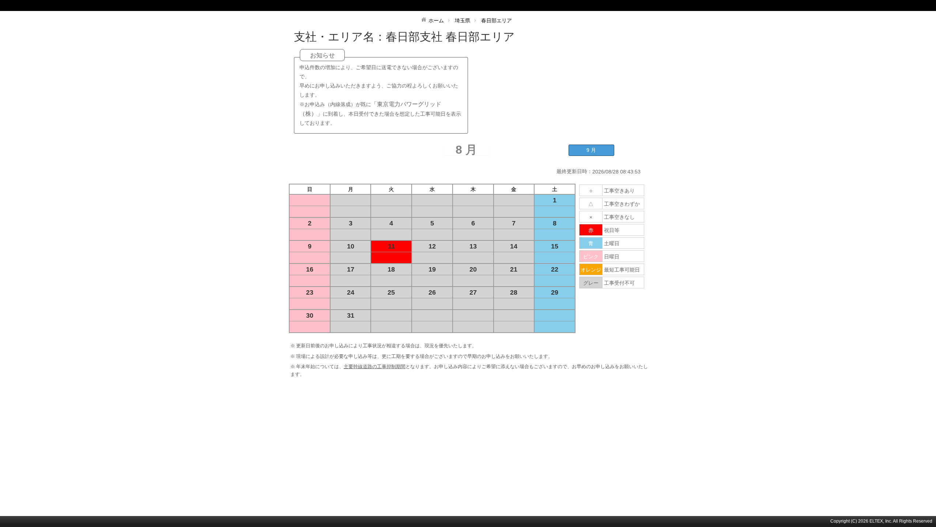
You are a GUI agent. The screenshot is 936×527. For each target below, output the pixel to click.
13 (473, 246)
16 (309, 269)
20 (473, 269)
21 (513, 269)
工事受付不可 (619, 283)
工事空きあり (619, 191)
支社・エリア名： (340, 36)
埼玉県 (462, 20)
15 (554, 246)
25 (391, 292)
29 (554, 292)
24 (350, 292)
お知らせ (322, 55)
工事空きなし (619, 217)
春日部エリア (496, 20)
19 (432, 269)
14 (513, 246)
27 (473, 292)
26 (432, 292)
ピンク (591, 256)
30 (309, 315)
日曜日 (611, 256)
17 (350, 269)
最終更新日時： (574, 171)
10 (350, 246)
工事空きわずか (622, 204)
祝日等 (611, 230)
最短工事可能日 (622, 270)
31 (350, 315)
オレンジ (591, 270)
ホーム (436, 20)
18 (391, 269)
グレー (591, 283)
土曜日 (611, 243)
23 (309, 292)
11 (391, 246)
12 (432, 246)
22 (554, 269)
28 (513, 292)
